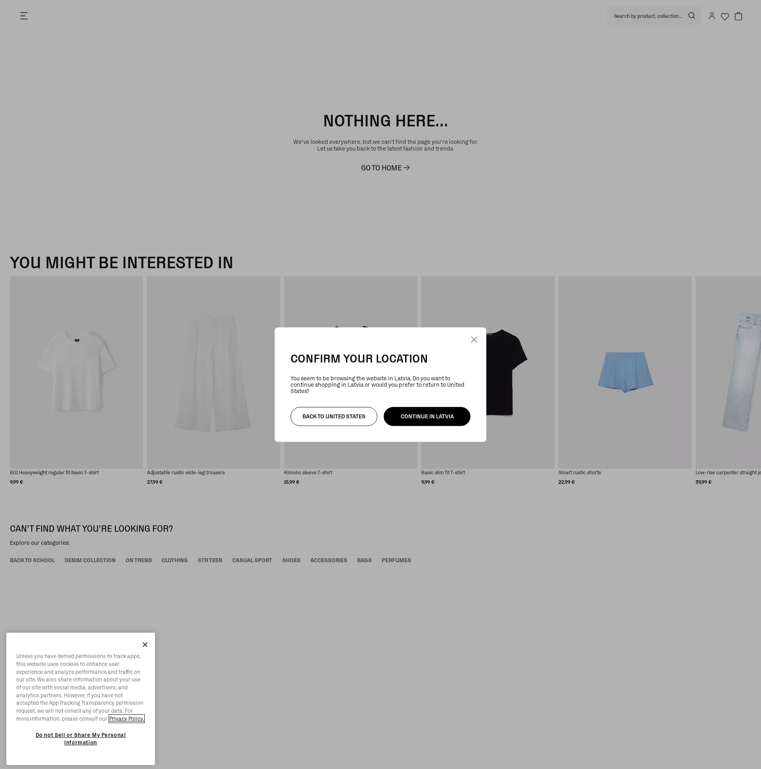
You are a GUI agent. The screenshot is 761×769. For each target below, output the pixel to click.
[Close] (145, 644)
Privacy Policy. (126, 718)
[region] (80, 699)
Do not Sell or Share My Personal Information (81, 738)
